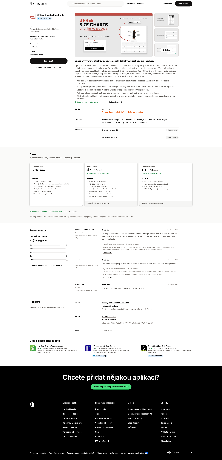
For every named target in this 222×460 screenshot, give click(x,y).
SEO (97, 432)
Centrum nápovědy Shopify (140, 409)
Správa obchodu (69, 436)
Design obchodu (69, 427)
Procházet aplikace (135, 3)
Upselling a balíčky (103, 423)
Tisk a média (166, 423)
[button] (55, 349)
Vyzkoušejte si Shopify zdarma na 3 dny (111, 386)
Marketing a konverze (72, 432)
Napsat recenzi (38, 265)
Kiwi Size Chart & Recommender (50, 346)
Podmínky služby (56, 453)
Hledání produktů (70, 414)
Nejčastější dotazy (110, 306)
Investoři (165, 418)
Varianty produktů (109, 137)
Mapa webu (102, 453)
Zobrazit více (107, 253)
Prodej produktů (69, 418)
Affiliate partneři (168, 432)
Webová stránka (109, 320)
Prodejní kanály (69, 409)
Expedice (99, 436)
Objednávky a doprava (72, 423)
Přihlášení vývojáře (38, 453)
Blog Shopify (133, 423)
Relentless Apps (36, 54)
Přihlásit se (167, 3)
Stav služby (166, 441)
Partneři (164, 427)
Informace (165, 409)
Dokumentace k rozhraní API (140, 414)
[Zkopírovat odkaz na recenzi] (97, 230)
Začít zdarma (184, 3)
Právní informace (168, 436)
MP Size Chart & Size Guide (103, 346)
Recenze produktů (103, 418)
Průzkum (132, 427)
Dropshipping (101, 409)
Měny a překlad (102, 441)
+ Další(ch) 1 (166, 50)
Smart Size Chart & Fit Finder (159, 346)
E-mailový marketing (104, 427)
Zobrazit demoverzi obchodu (48, 67)
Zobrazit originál (115, 102)
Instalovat (48, 61)
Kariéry (164, 414)
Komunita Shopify (135, 418)
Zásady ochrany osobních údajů (115, 302)
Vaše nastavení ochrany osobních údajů (127, 453)
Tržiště (98, 414)
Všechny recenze (55, 265)
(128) (36, 46)
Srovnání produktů (110, 130)
